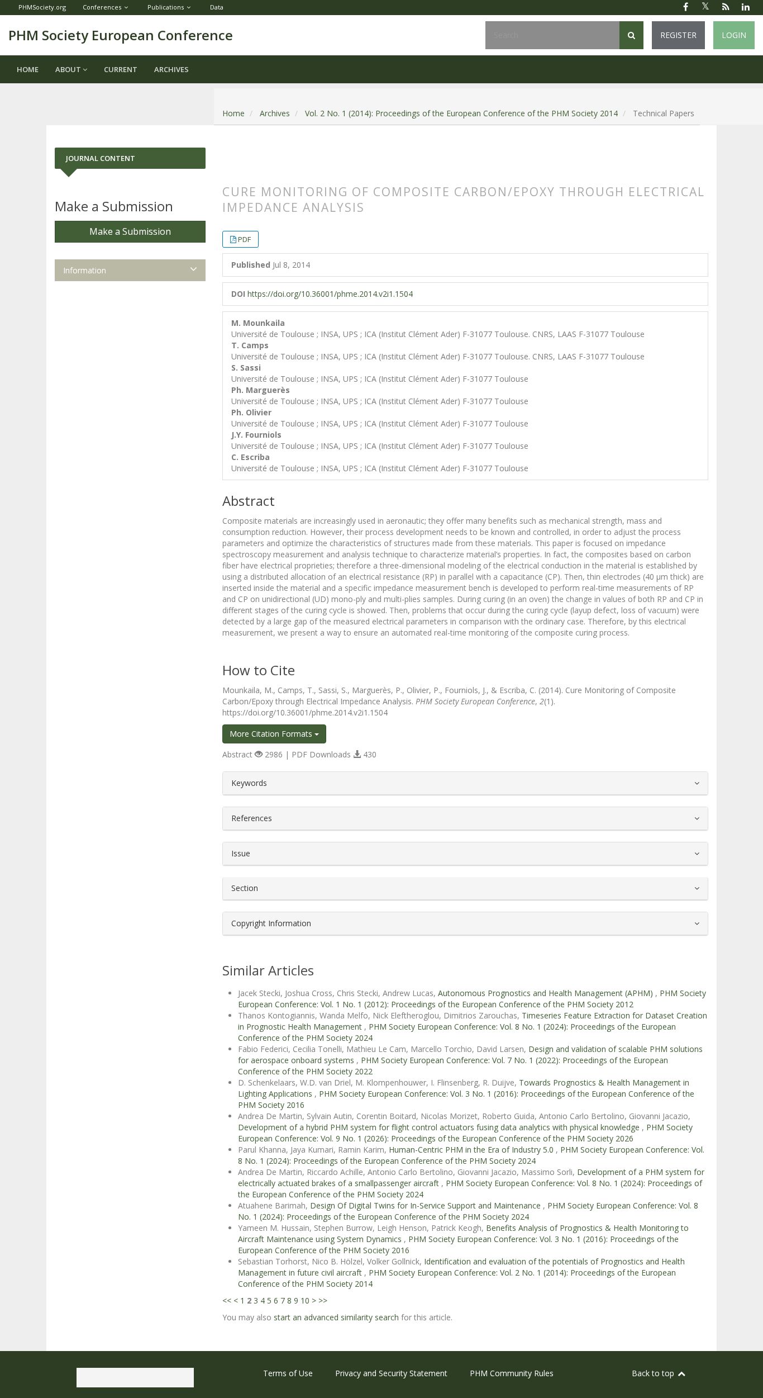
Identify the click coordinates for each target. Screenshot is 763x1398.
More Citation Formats (272, 733)
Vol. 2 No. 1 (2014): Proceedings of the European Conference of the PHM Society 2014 (461, 113)
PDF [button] (244, 239)
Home (28, 69)
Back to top (654, 1373)
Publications (165, 7)
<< (226, 1300)
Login (734, 35)
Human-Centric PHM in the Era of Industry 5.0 (472, 1149)
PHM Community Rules (512, 1373)
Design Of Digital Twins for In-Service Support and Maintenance (426, 1205)
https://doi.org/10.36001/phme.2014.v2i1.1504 (330, 293)
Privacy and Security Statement (391, 1373)
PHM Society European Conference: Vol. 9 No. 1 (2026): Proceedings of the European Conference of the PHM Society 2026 (465, 1133)
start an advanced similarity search (336, 1317)
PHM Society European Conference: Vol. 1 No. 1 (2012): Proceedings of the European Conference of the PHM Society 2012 (472, 999)
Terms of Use (288, 1373)
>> (322, 1300)
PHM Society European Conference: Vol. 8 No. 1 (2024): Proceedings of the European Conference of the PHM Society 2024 (471, 1155)
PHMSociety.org (42, 7)
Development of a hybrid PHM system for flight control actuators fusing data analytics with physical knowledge (440, 1127)
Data (216, 7)
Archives (171, 69)
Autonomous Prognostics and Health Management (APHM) (546, 993)
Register (678, 35)
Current (120, 69)
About (69, 69)
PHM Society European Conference (120, 35)
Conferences (102, 7)
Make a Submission (130, 231)
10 (305, 1300)
